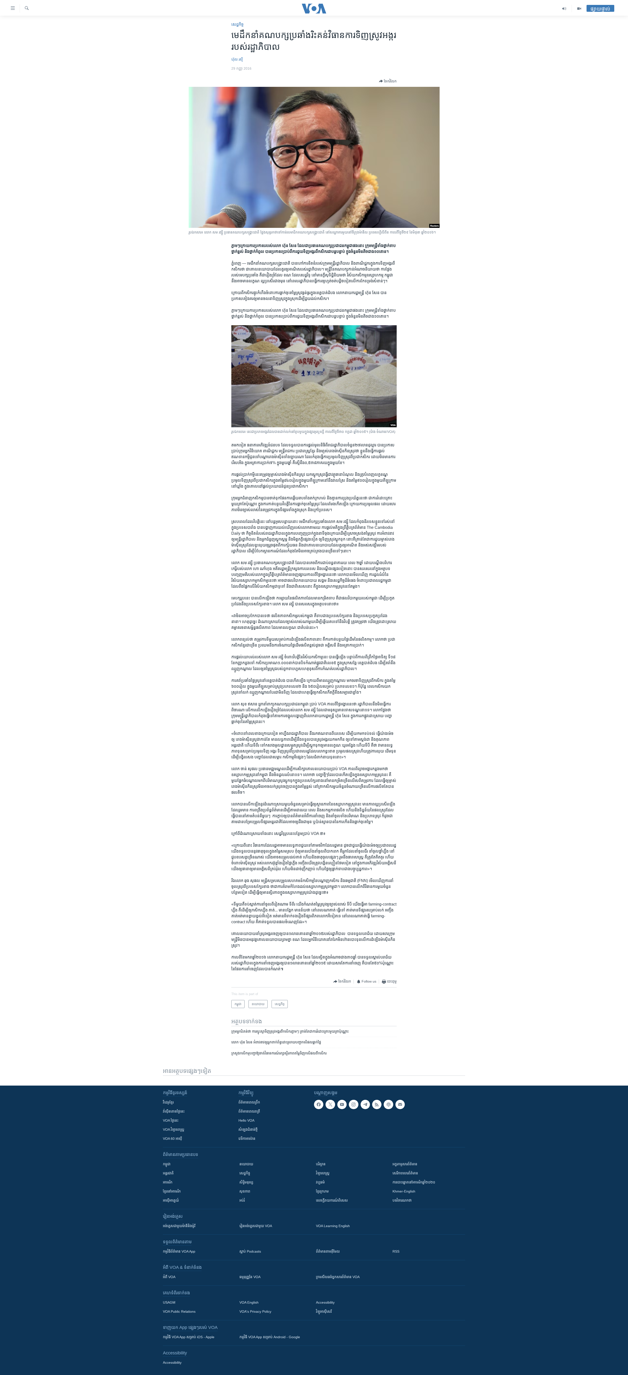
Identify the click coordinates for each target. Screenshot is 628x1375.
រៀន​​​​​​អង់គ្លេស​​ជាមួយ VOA (255, 1226)
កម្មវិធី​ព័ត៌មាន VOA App (179, 1251)
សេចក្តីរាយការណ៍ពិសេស (332, 1200)
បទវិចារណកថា (402, 1200)
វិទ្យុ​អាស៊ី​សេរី (324, 1311)
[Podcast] (388, 1104)
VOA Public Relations (179, 1311)
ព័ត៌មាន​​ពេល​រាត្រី (249, 1111)
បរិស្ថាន (321, 1164)
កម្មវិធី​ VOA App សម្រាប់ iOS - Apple (188, 1337)
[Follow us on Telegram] (365, 1104)
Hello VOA (246, 1120)
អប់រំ (242, 1200)
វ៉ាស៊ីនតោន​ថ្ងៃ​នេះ (173, 1111)
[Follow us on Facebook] (318, 1104)
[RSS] (376, 1104)
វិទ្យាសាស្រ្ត (322, 1173)
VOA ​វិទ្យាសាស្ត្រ (173, 1129)
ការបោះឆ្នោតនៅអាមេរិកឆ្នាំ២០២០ (413, 1182)
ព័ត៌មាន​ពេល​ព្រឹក (249, 1102)
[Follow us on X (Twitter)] (330, 1104)
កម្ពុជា (166, 1164)
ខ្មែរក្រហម (322, 1191)
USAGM (169, 1302)
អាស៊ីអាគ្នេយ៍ (171, 1200)
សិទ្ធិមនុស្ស (246, 1182)
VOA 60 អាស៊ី (172, 1139)
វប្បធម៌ (320, 1182)
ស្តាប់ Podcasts (250, 1251)
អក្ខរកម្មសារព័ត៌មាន (404, 1164)
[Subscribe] (400, 1104)
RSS (395, 1251)
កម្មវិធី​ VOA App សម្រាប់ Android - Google (269, 1337)
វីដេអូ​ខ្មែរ (168, 1102)
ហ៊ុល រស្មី (237, 59)
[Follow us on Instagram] (353, 1104)
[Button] (388, 81)
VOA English (249, 1302)
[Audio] (564, 8)
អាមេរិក (167, 1182)
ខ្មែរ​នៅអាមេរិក (172, 1191)
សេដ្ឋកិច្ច (237, 24)
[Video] (579, 8)
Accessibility (325, 1302)
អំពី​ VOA (169, 1277)
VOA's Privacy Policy (255, 1311)
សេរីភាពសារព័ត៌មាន (405, 1173)
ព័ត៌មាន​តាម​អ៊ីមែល (328, 1251)
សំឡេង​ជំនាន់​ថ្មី (248, 1129)
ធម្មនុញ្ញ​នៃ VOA (250, 1277)
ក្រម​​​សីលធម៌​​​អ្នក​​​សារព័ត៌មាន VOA (338, 1277)
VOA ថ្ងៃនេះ (170, 1120)
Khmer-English (403, 1191)
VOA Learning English (333, 1226)
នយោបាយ (246, 1164)
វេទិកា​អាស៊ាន (246, 1139)
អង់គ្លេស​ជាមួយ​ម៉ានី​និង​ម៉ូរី (179, 1226)
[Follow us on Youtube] (342, 1104)
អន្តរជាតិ (168, 1173)
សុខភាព (244, 1191)
